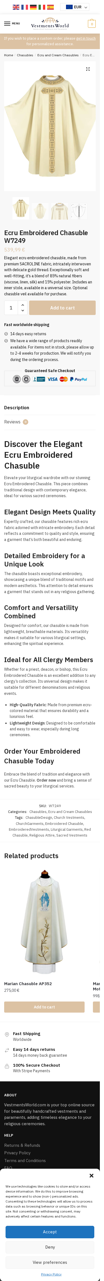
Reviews (15, 422)
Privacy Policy (51, 1274)
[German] (33, 6)
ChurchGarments (30, 823)
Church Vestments (69, 817)
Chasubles (25, 55)
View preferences (50, 1262)
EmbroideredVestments (29, 829)
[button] (91, 1175)
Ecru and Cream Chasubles (58, 55)
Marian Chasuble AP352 (28, 983)
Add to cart (62, 308)
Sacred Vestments (71, 835)
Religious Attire (42, 835)
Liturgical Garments (67, 829)
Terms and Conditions (25, 1160)
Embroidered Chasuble (64, 823)
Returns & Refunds (22, 1145)
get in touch (86, 38)
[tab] (50, 408)
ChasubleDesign (39, 817)
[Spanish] (50, 6)
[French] (25, 6)
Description (16, 407)
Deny (50, 1247)
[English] (16, 6)
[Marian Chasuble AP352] (44, 922)
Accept (50, 1231)
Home (8, 55)
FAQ (8, 1168)
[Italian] (42, 6)
